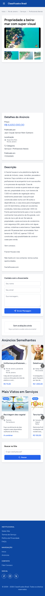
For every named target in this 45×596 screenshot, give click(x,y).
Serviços (23, 11)
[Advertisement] (22, 87)
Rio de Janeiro (13, 11)
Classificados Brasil (17, 3)
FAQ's (4, 542)
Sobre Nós (6, 531)
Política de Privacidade (10, 538)
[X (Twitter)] (16, 576)
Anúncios (5, 555)
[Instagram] (10, 576)
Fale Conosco (7, 565)
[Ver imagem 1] (11, 55)
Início (3, 11)
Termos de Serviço (9, 535)
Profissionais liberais (36, 11)
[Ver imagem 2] (26, 55)
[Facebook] (4, 576)
